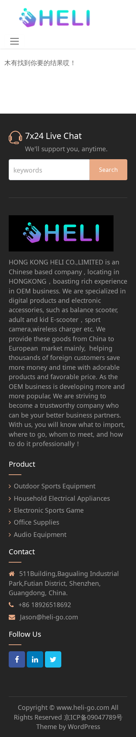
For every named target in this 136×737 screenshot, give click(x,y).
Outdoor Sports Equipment (54, 486)
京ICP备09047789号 (93, 717)
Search (108, 170)
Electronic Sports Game (49, 510)
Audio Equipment (40, 534)
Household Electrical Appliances (62, 498)
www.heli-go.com (83, 707)
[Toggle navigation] (14, 41)
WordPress (84, 726)
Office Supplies (36, 522)
